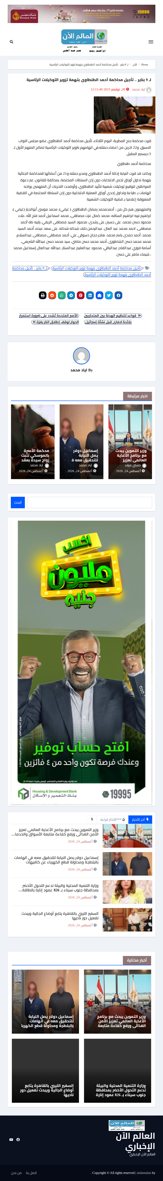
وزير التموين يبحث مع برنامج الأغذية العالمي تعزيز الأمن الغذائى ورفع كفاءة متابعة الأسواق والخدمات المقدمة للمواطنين (55, 834)
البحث (18, 502)
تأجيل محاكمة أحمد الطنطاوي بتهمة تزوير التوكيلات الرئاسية (96, 268)
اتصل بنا (31, 1173)
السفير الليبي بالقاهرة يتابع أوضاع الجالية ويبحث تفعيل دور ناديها (47, 1090)
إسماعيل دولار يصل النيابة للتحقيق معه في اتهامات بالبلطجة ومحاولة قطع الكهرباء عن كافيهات (56, 860)
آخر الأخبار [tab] (138, 819)
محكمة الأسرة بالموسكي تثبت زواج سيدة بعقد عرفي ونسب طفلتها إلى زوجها (34, 460)
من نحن (16, 1173)
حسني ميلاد (133, 465)
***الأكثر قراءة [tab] (110, 819)
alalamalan (144, 1173)
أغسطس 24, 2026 (128, 471)
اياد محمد (138, 89)
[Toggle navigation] (151, 41)
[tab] (92, 819)
